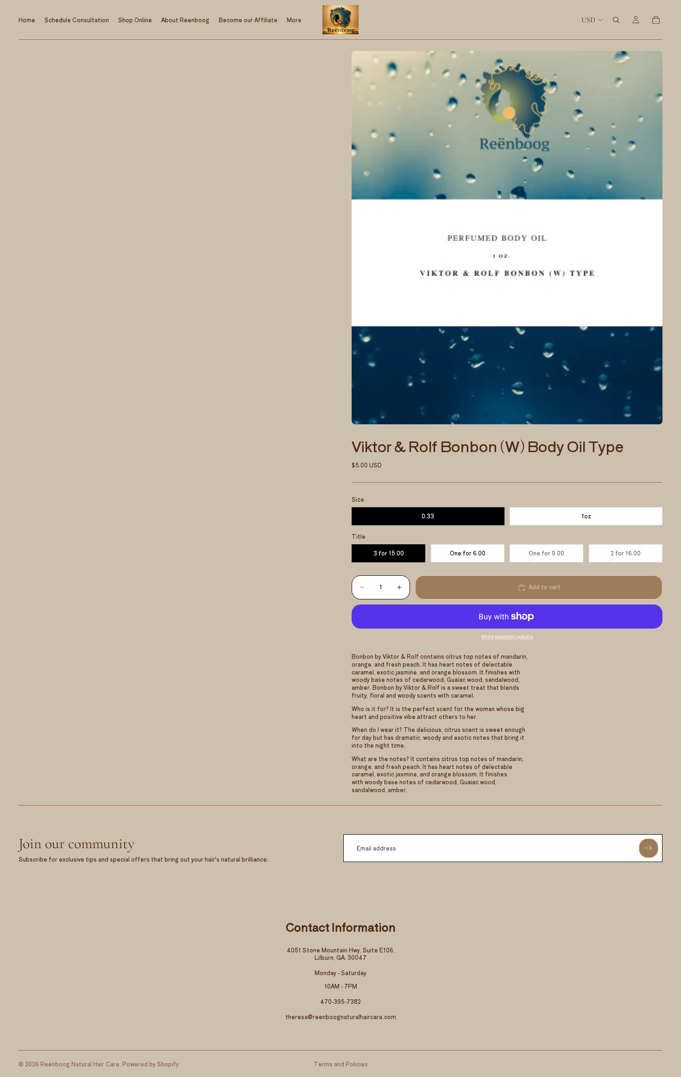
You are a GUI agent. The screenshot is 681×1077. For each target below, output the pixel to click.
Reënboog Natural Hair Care (80, 1064)
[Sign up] (648, 848)
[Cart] (656, 20)
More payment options (507, 636)
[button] (507, 237)
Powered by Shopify (150, 1064)
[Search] (616, 20)
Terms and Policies (341, 1064)
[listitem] (294, 19)
